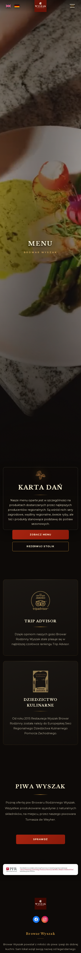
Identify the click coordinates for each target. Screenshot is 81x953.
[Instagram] (44, 919)
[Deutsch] (17, 6)
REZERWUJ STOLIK (40, 546)
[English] (8, 6)
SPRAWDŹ (40, 839)
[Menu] (72, 6)
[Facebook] (36, 919)
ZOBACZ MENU (40, 534)
